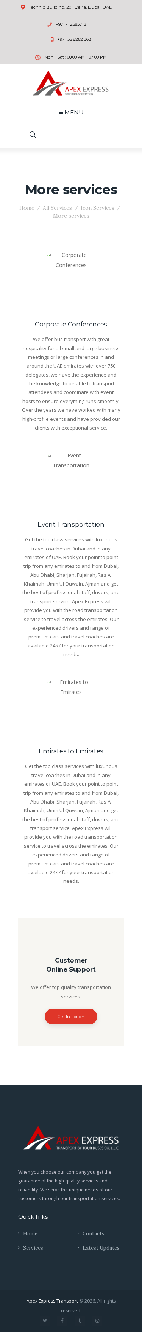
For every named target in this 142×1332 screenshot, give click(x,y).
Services (33, 1248)
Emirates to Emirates (71, 751)
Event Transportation (70, 524)
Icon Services (97, 207)
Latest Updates (101, 1248)
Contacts (94, 1233)
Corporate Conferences (71, 324)
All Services (57, 207)
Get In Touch (71, 1016)
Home (26, 207)
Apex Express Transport (52, 1301)
